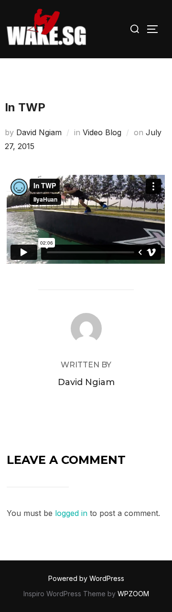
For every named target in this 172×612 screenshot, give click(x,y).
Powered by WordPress (86, 578)
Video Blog (102, 132)
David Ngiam (39, 132)
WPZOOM (133, 594)
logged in (71, 513)
